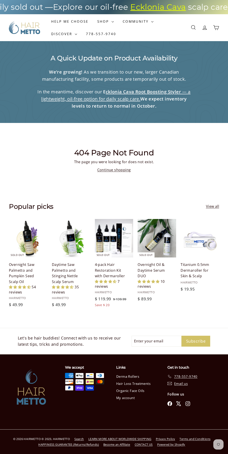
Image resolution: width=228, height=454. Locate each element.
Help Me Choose (69, 21)
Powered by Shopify (171, 444)
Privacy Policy (165, 439)
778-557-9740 (101, 34)
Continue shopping (114, 169)
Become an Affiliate (116, 444)
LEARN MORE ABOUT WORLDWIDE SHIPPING (119, 439)
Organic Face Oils (130, 390)
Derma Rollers (127, 376)
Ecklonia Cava (149, 7)
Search (79, 439)
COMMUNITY (136, 21)
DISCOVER (62, 34)
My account (125, 398)
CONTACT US (144, 444)
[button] (20, 287)
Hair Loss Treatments (133, 383)
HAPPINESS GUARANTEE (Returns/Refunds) (68, 444)
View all (212, 206)
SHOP (103, 21)
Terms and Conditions (194, 439)
